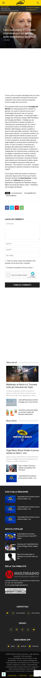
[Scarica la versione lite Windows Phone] (30, 646)
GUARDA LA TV (32, 10)
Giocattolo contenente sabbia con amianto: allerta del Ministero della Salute (28, 412)
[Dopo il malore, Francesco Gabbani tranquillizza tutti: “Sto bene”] (11, 468)
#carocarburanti (17, 193)
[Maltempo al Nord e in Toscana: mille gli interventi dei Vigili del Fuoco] (22, 374)
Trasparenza (32, 675)
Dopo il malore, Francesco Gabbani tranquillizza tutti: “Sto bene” (27, 468)
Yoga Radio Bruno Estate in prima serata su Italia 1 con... (22, 451)
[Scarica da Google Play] (18, 646)
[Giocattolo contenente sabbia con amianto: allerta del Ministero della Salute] (11, 412)
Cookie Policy (23, 675)
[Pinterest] (17, 208)
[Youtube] (34, 630)
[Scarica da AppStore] (8, 646)
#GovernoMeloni (11, 195)
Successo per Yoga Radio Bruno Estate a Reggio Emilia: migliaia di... (27, 546)
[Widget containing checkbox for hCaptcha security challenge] (21, 275)
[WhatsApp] (21, 208)
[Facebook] (7, 208)
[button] (38, 3)
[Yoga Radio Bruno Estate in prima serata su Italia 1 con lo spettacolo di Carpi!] (22, 436)
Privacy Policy (28, 267)
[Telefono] (28, 613)
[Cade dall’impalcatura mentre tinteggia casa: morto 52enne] (11, 402)
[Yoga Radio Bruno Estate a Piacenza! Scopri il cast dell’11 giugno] (10, 536)
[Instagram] (17, 629)
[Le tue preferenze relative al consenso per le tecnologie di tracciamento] (4, 674)
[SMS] (7, 613)
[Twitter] (12, 208)
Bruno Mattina (5, 9)
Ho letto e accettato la (20, 267)
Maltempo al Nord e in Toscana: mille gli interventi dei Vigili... (21, 385)
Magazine (6, 26)
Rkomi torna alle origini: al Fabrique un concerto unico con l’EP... (27, 556)
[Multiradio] (22, 578)
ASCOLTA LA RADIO (33, 7)
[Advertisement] (20, 71)
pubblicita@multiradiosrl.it (19, 585)
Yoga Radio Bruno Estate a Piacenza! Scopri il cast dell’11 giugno (27, 536)
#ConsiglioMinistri (30, 193)
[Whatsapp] (13, 613)
